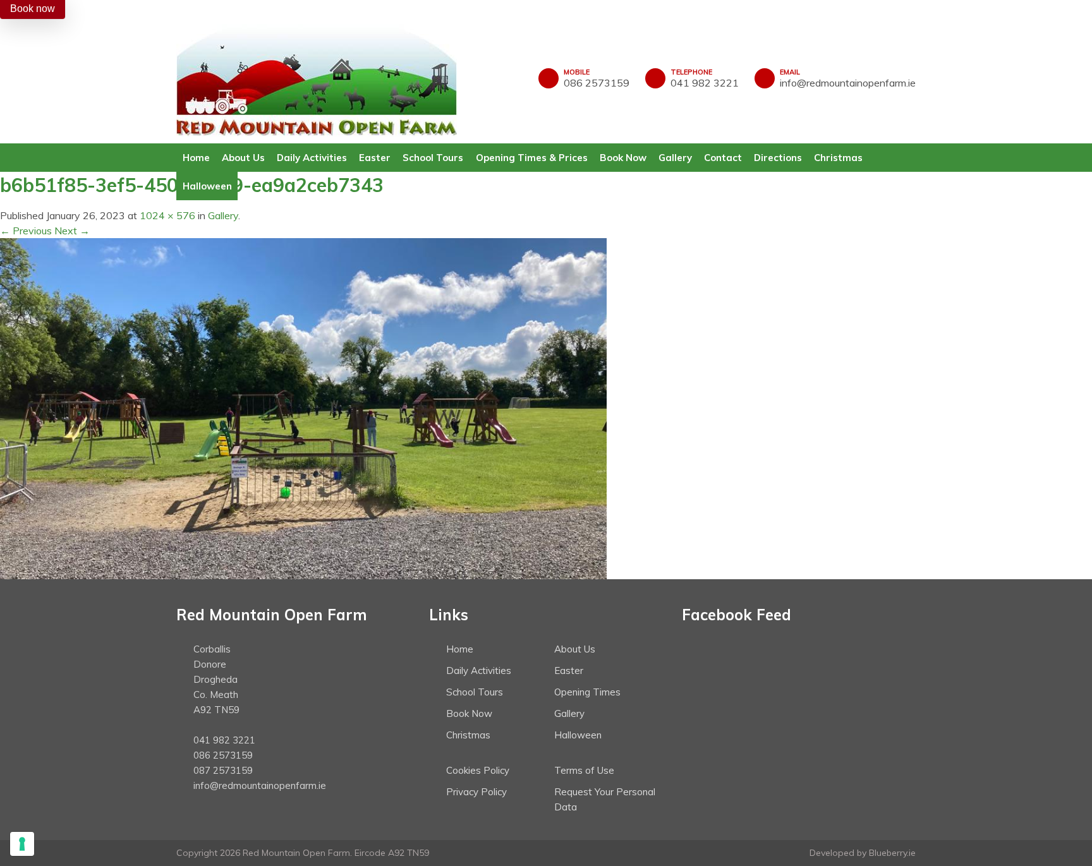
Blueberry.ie (892, 852)
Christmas (838, 158)
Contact (723, 158)
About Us (243, 158)
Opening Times (587, 692)
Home (196, 158)
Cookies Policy (477, 770)
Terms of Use (584, 770)
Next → (72, 230)
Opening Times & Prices (532, 158)
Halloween (207, 186)
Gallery (675, 158)
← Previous (26, 230)
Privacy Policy (476, 792)
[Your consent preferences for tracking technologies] (22, 844)
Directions (778, 158)
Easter (375, 158)
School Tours (433, 158)
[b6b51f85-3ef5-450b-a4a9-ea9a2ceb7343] (303, 407)
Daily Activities (312, 158)
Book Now (623, 158)
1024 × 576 (167, 215)
